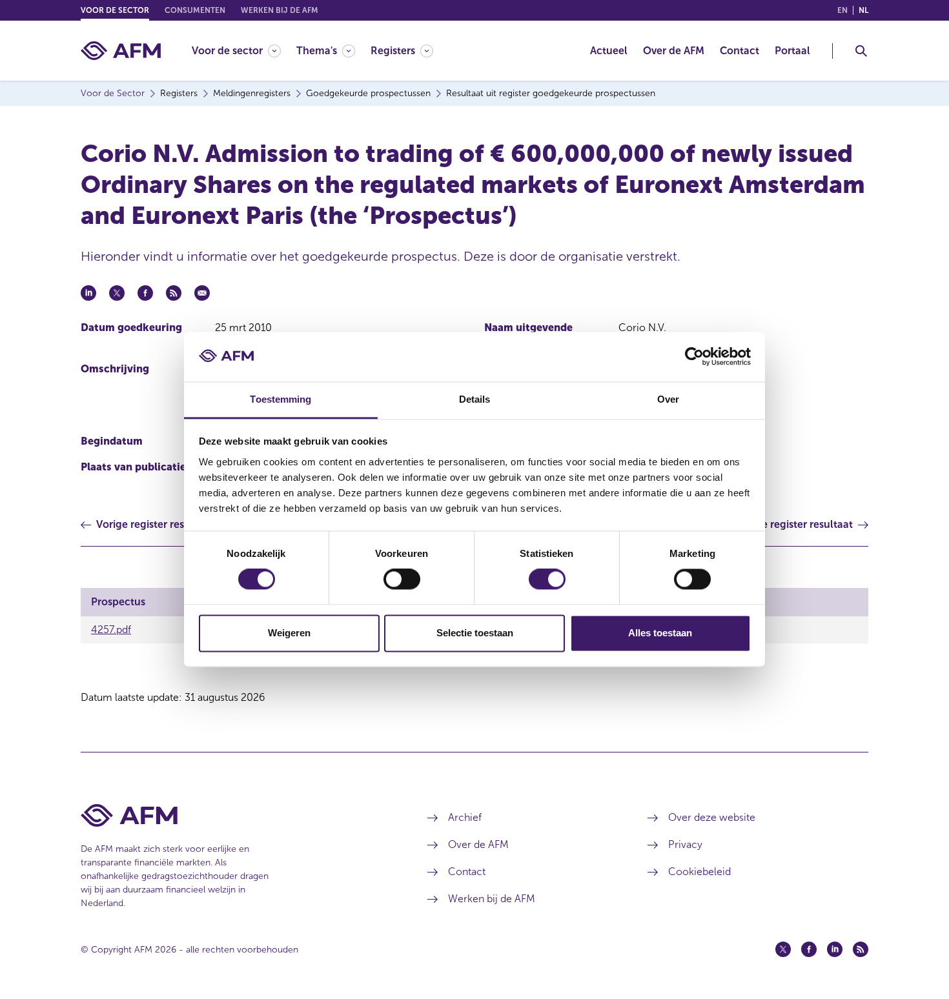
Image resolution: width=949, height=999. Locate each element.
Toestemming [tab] (280, 399)
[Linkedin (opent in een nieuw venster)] (834, 949)
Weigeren (289, 632)
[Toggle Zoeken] (861, 51)
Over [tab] (668, 399)
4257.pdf (111, 629)
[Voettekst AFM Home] (235, 815)
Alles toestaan (660, 632)
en (842, 10)
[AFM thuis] (121, 50)
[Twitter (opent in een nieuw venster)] (783, 949)
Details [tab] (475, 399)
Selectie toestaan (474, 632)
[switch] (401, 579)
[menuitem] (244, 51)
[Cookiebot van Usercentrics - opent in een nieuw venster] (694, 357)
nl (863, 10)
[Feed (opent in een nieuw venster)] (860, 949)
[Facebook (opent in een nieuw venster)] (809, 949)
